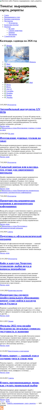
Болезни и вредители (12, 19)
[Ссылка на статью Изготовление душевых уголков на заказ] (21, 130)
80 (7, 401)
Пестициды (8, 21)
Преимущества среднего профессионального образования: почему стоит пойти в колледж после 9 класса (19, 299)
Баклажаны (13, 34)
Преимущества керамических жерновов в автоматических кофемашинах (17, 203)
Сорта (6, 15)
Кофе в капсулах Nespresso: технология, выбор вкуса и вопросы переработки (16, 266)
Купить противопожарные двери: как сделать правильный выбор (19, 384)
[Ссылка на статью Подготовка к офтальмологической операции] (21, 228)
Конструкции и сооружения (18, 351)
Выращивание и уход (12, 17)
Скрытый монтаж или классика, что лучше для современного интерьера (19, 170)
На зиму (12, 29)
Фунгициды (13, 23)
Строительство (9, 36)
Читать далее (4, 126)
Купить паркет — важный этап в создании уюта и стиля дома (19, 357)
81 (9, 401)
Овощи (10, 321)
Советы (10, 232)
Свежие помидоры (15, 30)
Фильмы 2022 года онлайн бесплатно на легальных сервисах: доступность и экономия (20, 328)
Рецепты (7, 27)
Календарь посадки (11, 25)
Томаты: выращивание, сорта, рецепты (21, 403)
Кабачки (12, 32)
